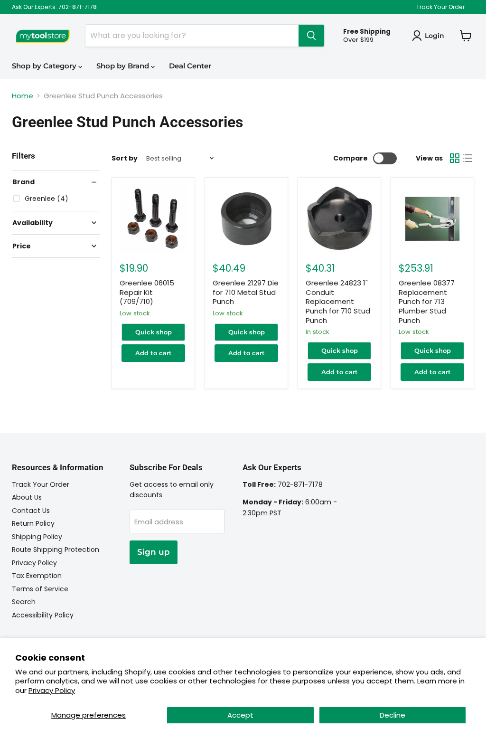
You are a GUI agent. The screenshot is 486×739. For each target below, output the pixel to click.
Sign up (153, 552)
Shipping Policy (37, 536)
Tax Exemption (37, 575)
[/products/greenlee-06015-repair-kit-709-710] (153, 219)
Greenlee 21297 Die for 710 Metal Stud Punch (246, 292)
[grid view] (454, 158)
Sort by (125, 158)
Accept (240, 715)
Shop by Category (45, 65)
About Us (27, 497)
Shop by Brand (123, 65)
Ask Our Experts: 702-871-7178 (54, 7)
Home (22, 96)
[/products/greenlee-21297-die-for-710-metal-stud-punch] (246, 219)
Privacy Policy (51, 690)
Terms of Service (40, 589)
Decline (392, 715)
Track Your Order (440, 7)
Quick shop (153, 332)
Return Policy (33, 523)
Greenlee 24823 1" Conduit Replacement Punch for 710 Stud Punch (338, 301)
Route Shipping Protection (55, 549)
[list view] (468, 158)
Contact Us (31, 510)
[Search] (311, 36)
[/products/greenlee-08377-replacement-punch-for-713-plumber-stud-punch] (432, 219)
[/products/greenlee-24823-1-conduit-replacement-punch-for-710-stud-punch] (339, 219)
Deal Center (190, 65)
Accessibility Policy (43, 615)
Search (24, 601)
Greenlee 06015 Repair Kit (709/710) (147, 292)
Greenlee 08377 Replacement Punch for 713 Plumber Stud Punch (427, 301)
